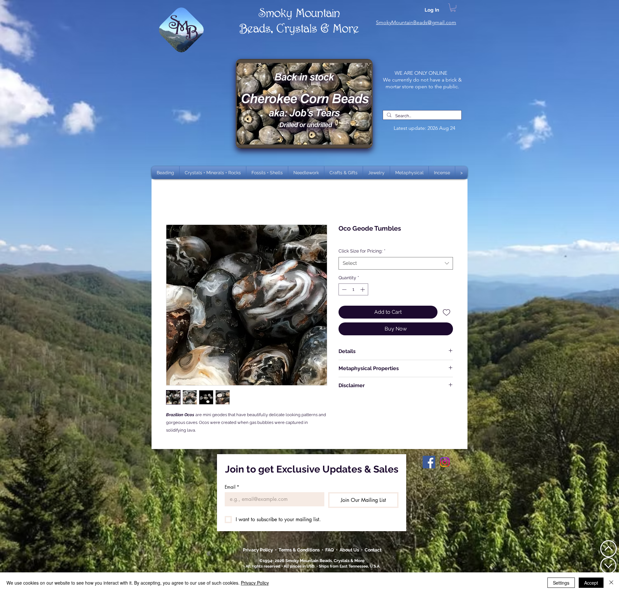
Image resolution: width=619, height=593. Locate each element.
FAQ (329, 549)
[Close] (611, 583)
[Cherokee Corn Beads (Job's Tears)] (304, 103)
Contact (373, 549)
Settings (561, 582)
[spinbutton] (353, 289)
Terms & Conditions (300, 549)
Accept (591, 582)
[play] (357, 64)
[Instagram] (444, 462)
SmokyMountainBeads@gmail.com (416, 22)
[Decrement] (343, 289)
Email (232, 487)
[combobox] (396, 263)
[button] (212, 172)
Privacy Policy (258, 549)
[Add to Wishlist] (446, 312)
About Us (350, 549)
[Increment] (363, 289)
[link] (453, 8)
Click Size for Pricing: (362, 250)
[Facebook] (429, 462)
